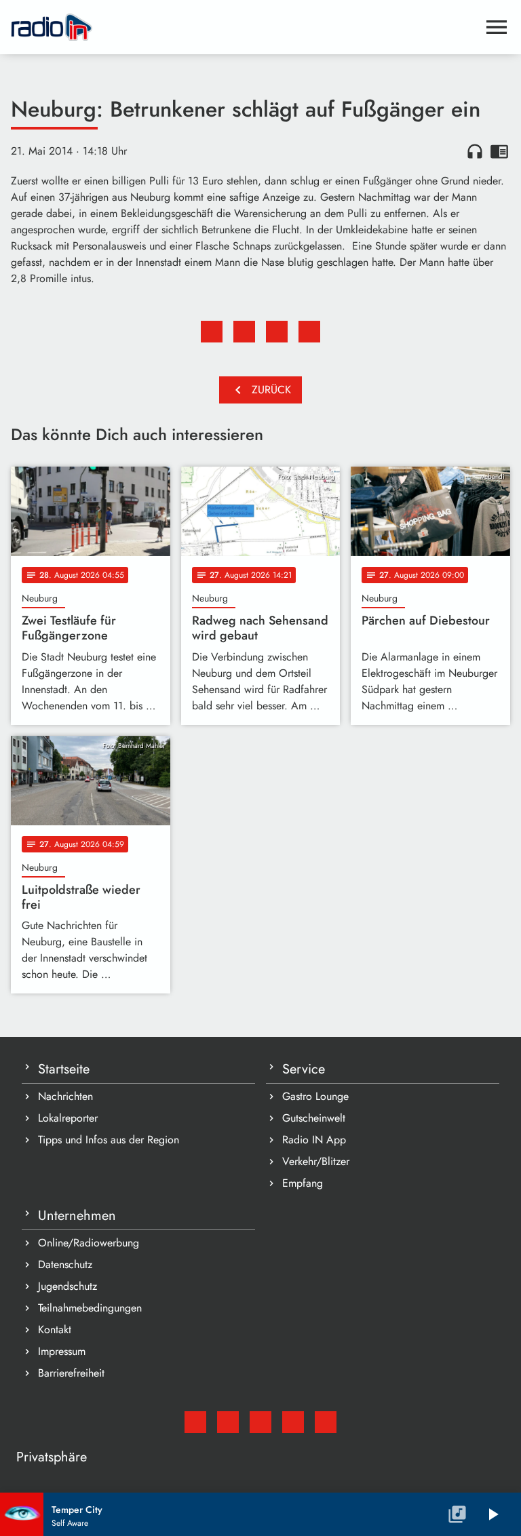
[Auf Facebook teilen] (212, 331)
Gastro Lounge (315, 1096)
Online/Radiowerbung (88, 1243)
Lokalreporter (68, 1118)
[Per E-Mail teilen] (309, 331)
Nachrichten (65, 1096)
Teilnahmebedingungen (90, 1308)
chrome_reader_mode (499, 151)
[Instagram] (260, 1422)
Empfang (302, 1183)
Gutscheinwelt (313, 1118)
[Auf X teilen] (244, 331)
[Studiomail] (195, 1422)
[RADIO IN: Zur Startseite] (244, 27)
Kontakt (54, 1329)
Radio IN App (314, 1139)
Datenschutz (65, 1264)
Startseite (64, 1069)
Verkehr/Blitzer (315, 1161)
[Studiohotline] (325, 1422)
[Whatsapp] (293, 1422)
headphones (474, 151)
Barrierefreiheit (71, 1373)
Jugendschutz (67, 1286)
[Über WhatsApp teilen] (277, 331)
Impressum (61, 1351)
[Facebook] (228, 1422)
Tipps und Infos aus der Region (108, 1139)
